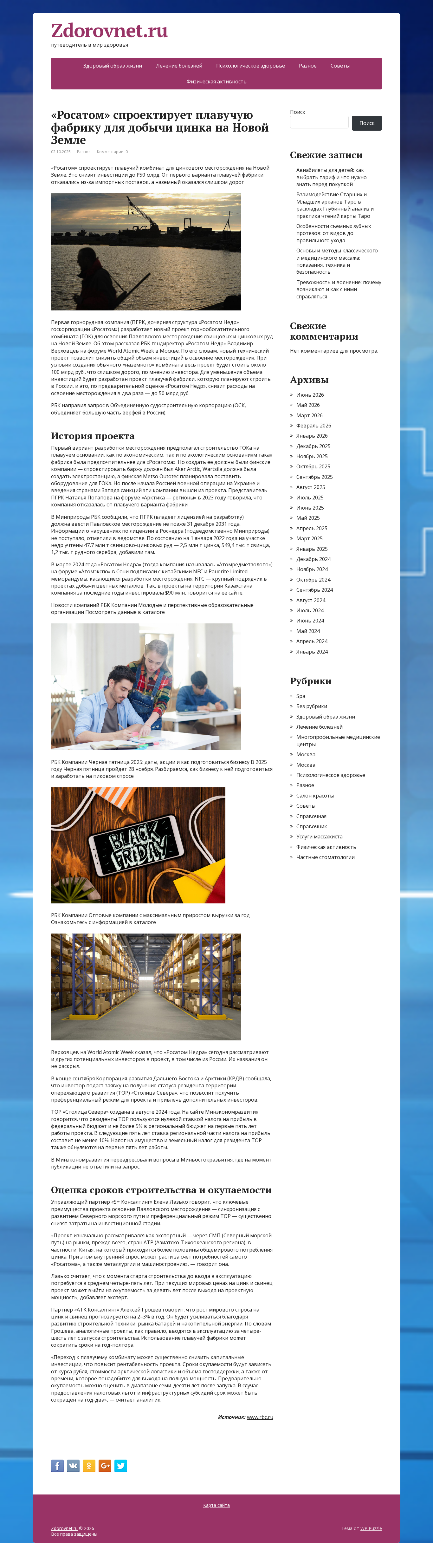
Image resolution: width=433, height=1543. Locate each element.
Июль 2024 (310, 610)
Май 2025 (308, 517)
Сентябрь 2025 (314, 476)
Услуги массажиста (319, 836)
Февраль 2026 (313, 425)
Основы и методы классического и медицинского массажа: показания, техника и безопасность (337, 261)
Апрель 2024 (311, 641)
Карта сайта (216, 1505)
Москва (305, 754)
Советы (340, 65)
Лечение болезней (179, 65)
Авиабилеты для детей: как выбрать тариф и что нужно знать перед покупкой (331, 177)
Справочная (311, 816)
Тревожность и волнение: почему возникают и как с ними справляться (338, 289)
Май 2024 (308, 631)
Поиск (297, 111)
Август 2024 (310, 600)
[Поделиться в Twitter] (120, 1466)
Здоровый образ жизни (112, 65)
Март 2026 (309, 415)
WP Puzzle (371, 1528)
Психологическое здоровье (250, 65)
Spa (300, 696)
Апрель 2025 (311, 528)
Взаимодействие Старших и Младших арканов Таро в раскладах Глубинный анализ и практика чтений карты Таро (335, 205)
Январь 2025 (312, 548)
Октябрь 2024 (313, 579)
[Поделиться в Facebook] (57, 1466)
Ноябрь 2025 (312, 456)
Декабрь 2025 (313, 446)
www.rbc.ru (260, 1417)
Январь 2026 (312, 435)
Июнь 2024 (310, 620)
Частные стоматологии (325, 857)
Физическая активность (217, 81)
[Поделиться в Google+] (105, 1466)
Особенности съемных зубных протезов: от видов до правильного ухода (333, 233)
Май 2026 (308, 404)
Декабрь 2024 (313, 559)
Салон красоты (315, 795)
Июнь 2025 (310, 507)
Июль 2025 (310, 497)
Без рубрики (311, 706)
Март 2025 (309, 538)
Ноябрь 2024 (312, 569)
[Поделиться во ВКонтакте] (73, 1466)
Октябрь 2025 (313, 466)
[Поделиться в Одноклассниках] (89, 1466)
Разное (308, 65)
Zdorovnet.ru (109, 30)
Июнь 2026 (310, 394)
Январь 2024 (312, 651)
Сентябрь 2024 (314, 589)
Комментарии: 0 (112, 151)
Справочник (311, 826)
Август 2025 (310, 487)
